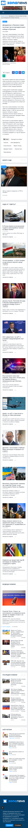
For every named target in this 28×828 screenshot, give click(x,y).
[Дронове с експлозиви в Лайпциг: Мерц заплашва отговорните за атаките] (14, 437)
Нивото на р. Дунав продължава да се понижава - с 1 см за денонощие (17, 760)
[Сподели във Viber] (20, 72)
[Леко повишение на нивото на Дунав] (5, 753)
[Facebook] (2, 807)
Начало (2, 16)
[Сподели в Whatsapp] (4, 75)
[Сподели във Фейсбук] (13, 72)
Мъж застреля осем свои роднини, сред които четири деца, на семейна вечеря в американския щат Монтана (14, 378)
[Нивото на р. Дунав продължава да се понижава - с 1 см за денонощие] (5, 760)
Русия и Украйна (6, 626)
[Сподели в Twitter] (16, 72)
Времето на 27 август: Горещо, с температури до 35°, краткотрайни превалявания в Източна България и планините (17, 633)
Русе (12, 686)
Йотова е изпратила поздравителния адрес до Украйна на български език (17, 699)
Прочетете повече (8, 237)
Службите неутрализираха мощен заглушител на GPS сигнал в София (15, 768)
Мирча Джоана (7, 152)
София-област (12, 738)
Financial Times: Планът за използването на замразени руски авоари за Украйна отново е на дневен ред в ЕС (14, 614)
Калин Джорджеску (15, 142)
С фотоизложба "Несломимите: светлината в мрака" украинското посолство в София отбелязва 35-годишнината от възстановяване (17, 778)
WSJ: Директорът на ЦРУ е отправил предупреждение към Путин (13, 338)
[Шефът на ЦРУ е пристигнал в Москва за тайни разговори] (14, 403)
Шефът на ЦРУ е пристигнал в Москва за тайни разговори (13, 414)
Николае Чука (18, 149)
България (13, 637)
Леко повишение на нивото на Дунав (16, 752)
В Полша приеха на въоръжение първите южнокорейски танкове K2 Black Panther (13, 227)
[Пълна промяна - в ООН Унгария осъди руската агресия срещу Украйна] (14, 250)
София (10, 771)
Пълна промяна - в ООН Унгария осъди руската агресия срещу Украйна (14, 262)
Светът (6, 16)
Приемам (9, 825)
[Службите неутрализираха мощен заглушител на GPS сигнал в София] (5, 768)
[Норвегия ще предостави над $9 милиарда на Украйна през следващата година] (14, 550)
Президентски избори (16, 139)
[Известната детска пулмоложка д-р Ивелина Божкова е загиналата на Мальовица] (5, 735)
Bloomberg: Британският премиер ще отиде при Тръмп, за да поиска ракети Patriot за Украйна (14, 485)
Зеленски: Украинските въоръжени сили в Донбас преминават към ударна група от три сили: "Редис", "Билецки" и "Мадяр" (18, 653)
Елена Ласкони (7, 145)
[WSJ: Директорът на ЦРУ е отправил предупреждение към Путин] (14, 327)
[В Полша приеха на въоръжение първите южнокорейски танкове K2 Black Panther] (14, 216)
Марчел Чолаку (17, 145)
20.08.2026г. (14, 782)
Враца (10, 747)
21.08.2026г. (14, 771)
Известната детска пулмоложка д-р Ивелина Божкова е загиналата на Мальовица (17, 735)
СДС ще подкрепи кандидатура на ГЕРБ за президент (13, 191)
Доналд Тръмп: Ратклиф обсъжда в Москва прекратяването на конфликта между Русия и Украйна (14, 303)
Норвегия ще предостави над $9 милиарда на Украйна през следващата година (13, 561)
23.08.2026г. (17, 738)
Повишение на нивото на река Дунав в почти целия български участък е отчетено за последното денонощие (18, 681)
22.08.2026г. (14, 747)
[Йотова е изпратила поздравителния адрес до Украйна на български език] (6, 699)
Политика (4, 166)
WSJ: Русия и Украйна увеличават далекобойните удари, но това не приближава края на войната (18, 691)
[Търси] (24, 13)
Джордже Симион (8, 149)
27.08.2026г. (15, 626)
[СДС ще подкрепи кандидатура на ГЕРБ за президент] (14, 176)
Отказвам (18, 825)
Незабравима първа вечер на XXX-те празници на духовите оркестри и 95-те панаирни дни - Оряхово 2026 (17, 744)
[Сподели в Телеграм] (23, 72)
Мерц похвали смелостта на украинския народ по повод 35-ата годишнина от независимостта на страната (14, 523)
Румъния (6, 142)
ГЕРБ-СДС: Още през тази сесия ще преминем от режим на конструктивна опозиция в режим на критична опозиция (18, 663)
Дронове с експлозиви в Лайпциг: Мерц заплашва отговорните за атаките (14, 449)
